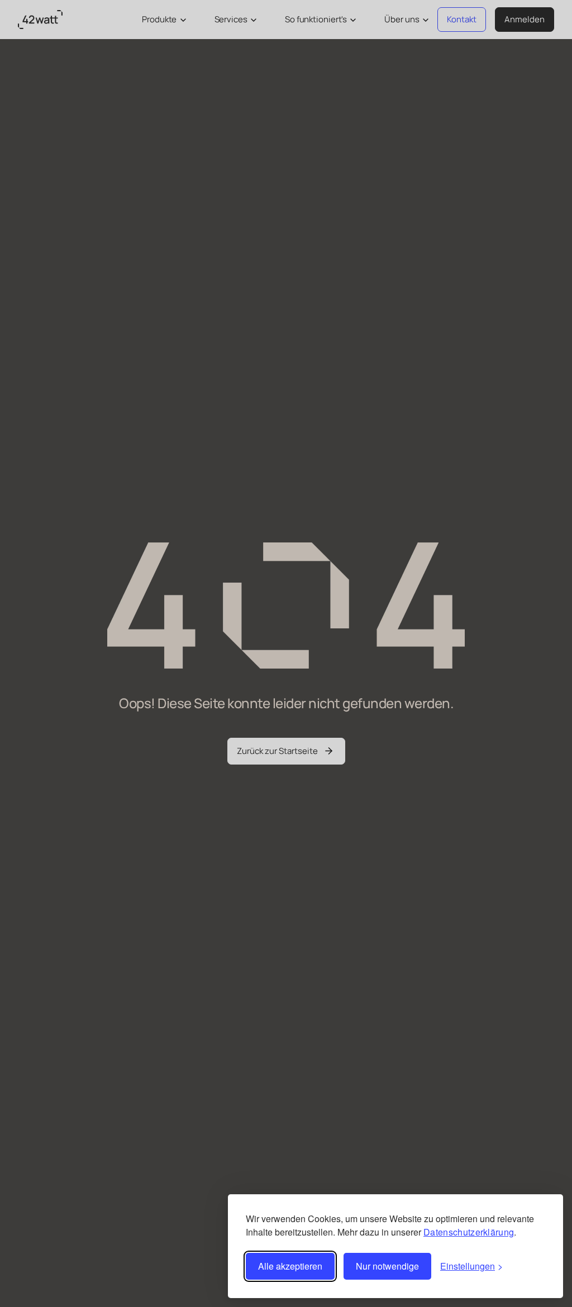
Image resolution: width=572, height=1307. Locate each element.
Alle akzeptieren (290, 1266)
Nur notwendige (387, 1266)
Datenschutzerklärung (468, 1232)
